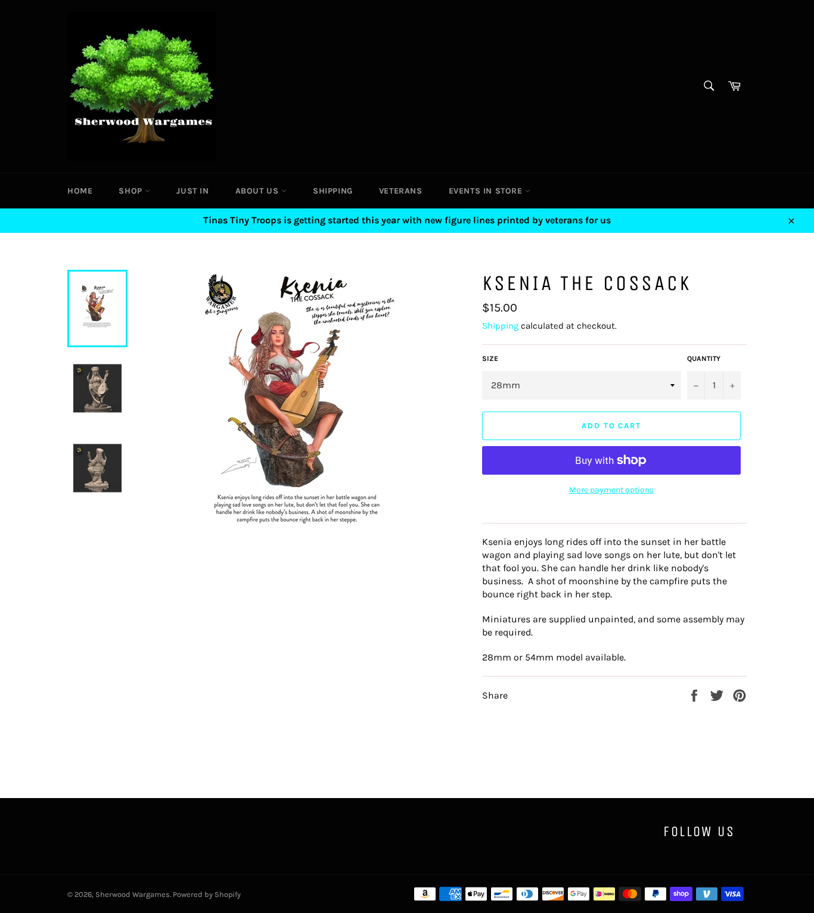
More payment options (611, 490)
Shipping (333, 191)
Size (490, 358)
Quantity (703, 358)
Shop (132, 191)
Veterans (400, 191)
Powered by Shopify (207, 894)
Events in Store (487, 191)
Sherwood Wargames (132, 894)
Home (79, 191)
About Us (258, 191)
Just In (192, 191)
